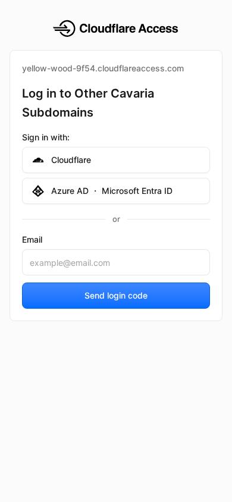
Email (32, 239)
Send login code (116, 295)
